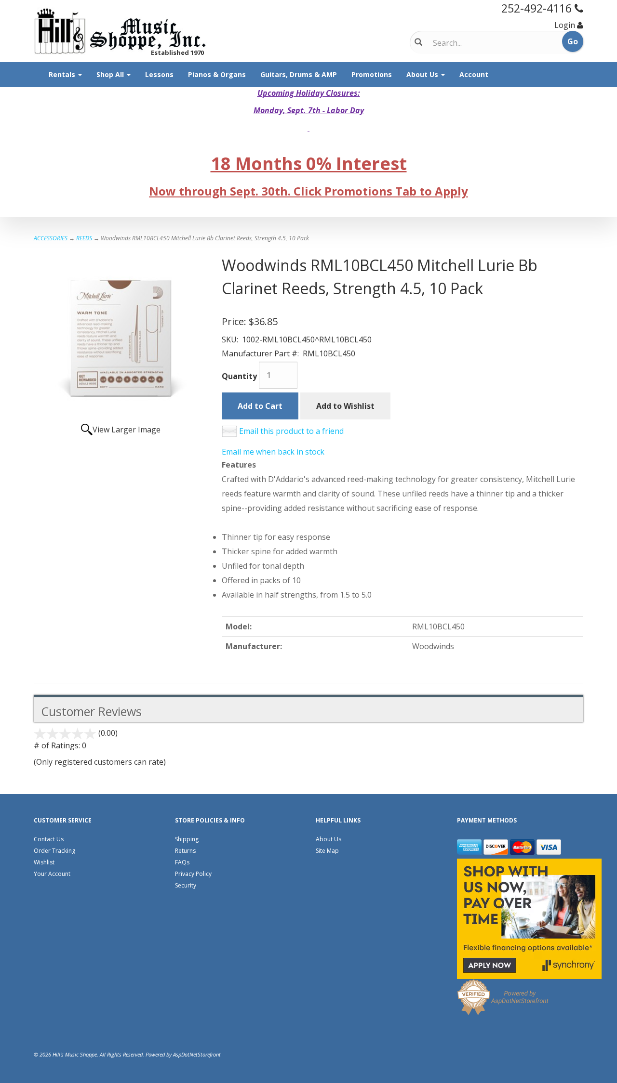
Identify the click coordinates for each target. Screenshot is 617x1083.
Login (564, 25)
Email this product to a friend (291, 431)
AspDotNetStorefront (197, 1054)
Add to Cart (260, 406)
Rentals (63, 74)
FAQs (182, 862)
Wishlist (44, 862)
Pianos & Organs (217, 74)
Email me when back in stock (273, 451)
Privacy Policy (193, 874)
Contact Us (49, 839)
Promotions (371, 74)
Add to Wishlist (345, 406)
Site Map (327, 851)
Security (185, 885)
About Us (423, 74)
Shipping (187, 839)
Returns (185, 851)
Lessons (159, 74)
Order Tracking (54, 851)
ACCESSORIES (50, 238)
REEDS (84, 238)
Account (473, 74)
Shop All (111, 74)
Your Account (52, 874)
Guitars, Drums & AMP (298, 74)
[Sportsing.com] (120, 31)
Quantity (239, 376)
